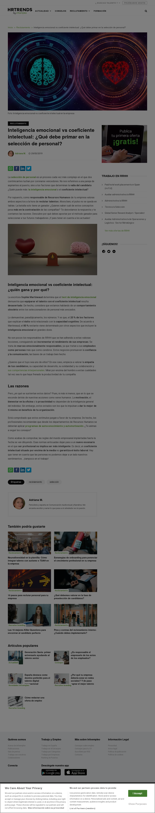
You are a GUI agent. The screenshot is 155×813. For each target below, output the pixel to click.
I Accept (137, 793)
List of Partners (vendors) (82, 808)
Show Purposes (137, 804)
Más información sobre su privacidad (46, 808)
